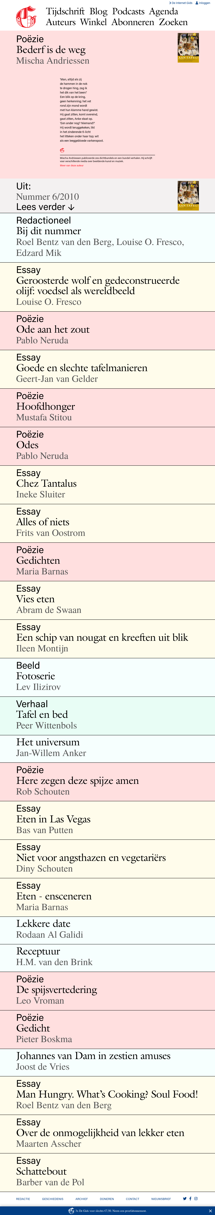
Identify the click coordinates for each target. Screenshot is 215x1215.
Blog (98, 11)
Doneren (107, 1199)
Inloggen (204, 3)
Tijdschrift (65, 11)
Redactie (23, 1199)
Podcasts (128, 11)
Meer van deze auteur (72, 165)
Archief (81, 1199)
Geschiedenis (52, 1199)
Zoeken (173, 22)
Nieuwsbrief (161, 1199)
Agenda (163, 11)
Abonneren (132, 22)
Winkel (93, 22)
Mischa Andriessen (53, 60)
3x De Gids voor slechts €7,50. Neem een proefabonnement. (111, 1210)
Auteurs (60, 22)
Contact (132, 1199)
